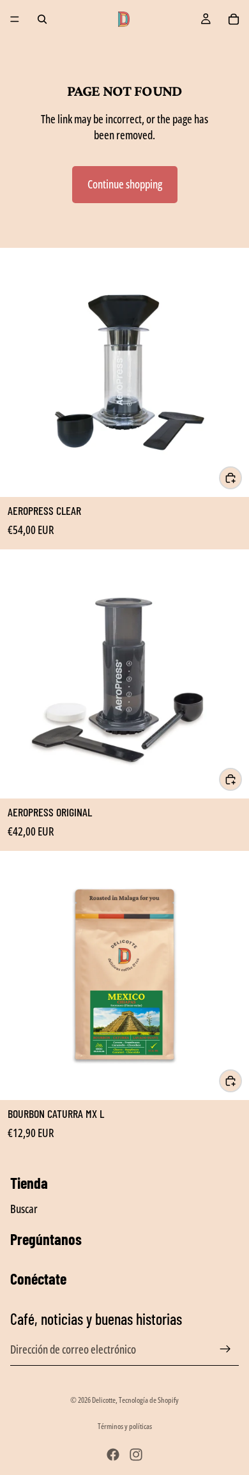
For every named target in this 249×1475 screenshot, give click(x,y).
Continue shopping (124, 184)
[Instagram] (136, 1454)
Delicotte (104, 1400)
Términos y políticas (125, 1426)
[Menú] (14, 19)
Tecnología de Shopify (149, 1400)
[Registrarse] (225, 1349)
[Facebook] (113, 1454)
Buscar (24, 1208)
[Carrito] (234, 19)
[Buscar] (42, 19)
